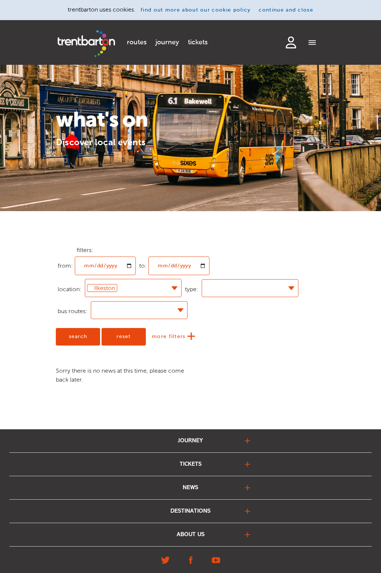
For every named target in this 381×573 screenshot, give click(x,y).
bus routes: (72, 311)
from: (65, 250)
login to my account (291, 42)
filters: (85, 250)
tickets (198, 42)
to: (143, 265)
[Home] (86, 43)
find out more (195, 10)
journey (167, 42)
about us (191, 534)
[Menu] (312, 43)
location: (69, 289)
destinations (190, 511)
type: (191, 289)
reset (123, 336)
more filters (170, 336)
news (190, 487)
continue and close (286, 10)
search (78, 336)
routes (137, 42)
